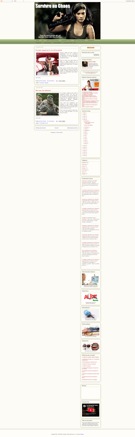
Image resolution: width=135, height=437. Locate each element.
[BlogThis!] (60, 81)
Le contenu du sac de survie (87, 93)
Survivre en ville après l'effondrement (89, 101)
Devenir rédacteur (57, 42)
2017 (84, 148)
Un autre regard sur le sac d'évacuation (49, 50)
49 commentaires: (51, 80)
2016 (84, 150)
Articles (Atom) (59, 132)
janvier (85, 143)
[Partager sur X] (62, 81)
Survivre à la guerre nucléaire (87, 106)
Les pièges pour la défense (87, 94)
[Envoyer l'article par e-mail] (57, 80)
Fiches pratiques (47, 42)
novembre (86, 127)
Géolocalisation (91, 40)
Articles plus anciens (72, 128)
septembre (86, 130)
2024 (84, 113)
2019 (84, 145)
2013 (84, 155)
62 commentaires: (51, 121)
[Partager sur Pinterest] (64, 81)
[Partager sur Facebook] (63, 81)
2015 (84, 152)
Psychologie (42, 123)
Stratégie (46, 82)
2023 (84, 114)
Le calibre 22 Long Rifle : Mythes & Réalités (90, 357)
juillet (85, 133)
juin (85, 135)
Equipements (38, 42)
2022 (84, 116)
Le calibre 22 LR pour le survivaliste (89, 364)
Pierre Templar (93, 61)
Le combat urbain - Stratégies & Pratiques (90, 92)
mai (85, 137)
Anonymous (84, 180)
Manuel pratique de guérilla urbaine (89, 95)
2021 (84, 117)
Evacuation (42, 82)
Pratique (83, 168)
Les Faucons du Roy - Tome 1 (70, 42)
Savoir (46, 123)
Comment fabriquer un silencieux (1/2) (89, 362)
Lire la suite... (38, 77)
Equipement (84, 162)
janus (83, 250)
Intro (43, 40)
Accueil (37, 40)
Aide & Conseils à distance (79, 40)
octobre (85, 128)
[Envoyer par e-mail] (59, 81)
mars (85, 140)
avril (85, 138)
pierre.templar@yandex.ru (91, 73)
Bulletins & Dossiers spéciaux (52, 40)
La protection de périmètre (87, 91)
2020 (84, 119)
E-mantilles (84, 190)
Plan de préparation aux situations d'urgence (90, 100)
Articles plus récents (41, 128)
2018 (84, 147)
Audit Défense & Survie (66, 40)
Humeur (83, 166)
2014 (84, 153)
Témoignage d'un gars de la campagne (89, 379)
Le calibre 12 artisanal (86, 365)
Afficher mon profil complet (87, 68)
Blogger (82, 434)
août (85, 132)
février (85, 142)
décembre (86, 121)
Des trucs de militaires (43, 90)
